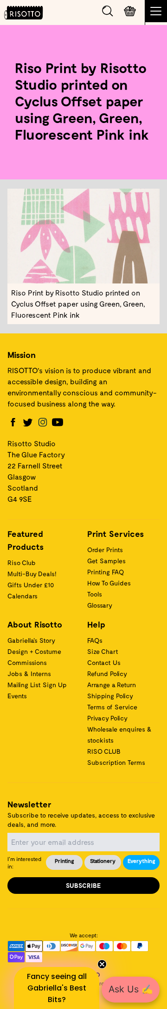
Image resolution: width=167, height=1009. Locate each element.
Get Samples (106, 561)
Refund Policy (107, 673)
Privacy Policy (107, 718)
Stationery (103, 860)
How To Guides (109, 583)
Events (17, 696)
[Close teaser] (102, 964)
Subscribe (83, 885)
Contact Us (104, 662)
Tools (94, 594)
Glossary (99, 605)
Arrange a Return (111, 685)
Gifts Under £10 (30, 585)
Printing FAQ (105, 572)
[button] (56, 988)
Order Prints (105, 550)
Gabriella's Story (31, 640)
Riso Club (21, 562)
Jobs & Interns (29, 673)
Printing (64, 860)
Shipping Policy (110, 696)
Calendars (22, 596)
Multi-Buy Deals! (32, 574)
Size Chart (102, 651)
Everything (141, 860)
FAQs (95, 640)
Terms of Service (112, 707)
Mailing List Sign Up (37, 685)
